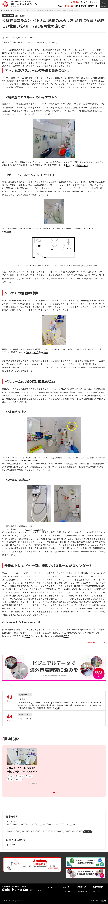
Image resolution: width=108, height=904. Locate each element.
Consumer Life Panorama (77, 165)
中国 (8, 824)
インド (37, 824)
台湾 (44, 824)
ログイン (84, 2)
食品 (18, 832)
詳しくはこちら (12, 844)
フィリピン (67, 824)
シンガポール (57, 824)
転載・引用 (94, 901)
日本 (73, 824)
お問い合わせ (67, 891)
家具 (28, 42)
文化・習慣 (17, 42)
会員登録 (75, 2)
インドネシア (29, 824)
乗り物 (67, 832)
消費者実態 (39, 42)
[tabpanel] (21, 767)
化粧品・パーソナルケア (56, 832)
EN (96, 2)
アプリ (79, 832)
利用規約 (103, 901)
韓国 (49, 824)
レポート (44, 832)
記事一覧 (69, 6)
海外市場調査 (80, 6)
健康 (32, 832)
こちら (27, 635)
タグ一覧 (87, 832)
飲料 (73, 832)
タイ (22, 824)
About (60, 6)
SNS (38, 832)
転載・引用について (94, 642)
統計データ (92, 6)
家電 (6, 42)
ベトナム (51, 42)
